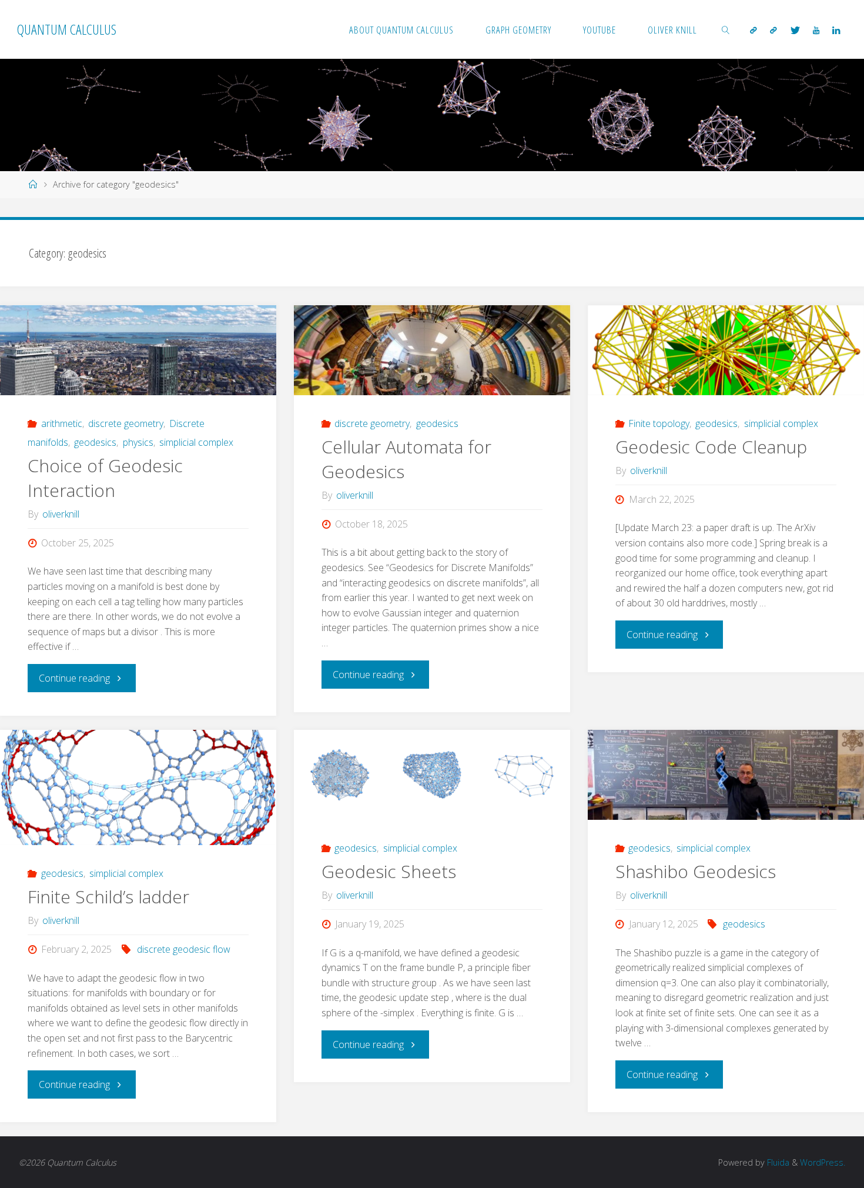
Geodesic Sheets (389, 871)
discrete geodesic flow (183, 949)
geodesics (95, 442)
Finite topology (658, 423)
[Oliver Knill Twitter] (794, 30)
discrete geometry (125, 423)
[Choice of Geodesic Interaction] (138, 350)
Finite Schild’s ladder (108, 897)
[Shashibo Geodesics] (726, 775)
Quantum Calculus (66, 29)
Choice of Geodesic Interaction (105, 477)
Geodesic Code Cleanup (711, 447)
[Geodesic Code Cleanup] (726, 350)
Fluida (777, 1162)
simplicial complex (196, 442)
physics (138, 442)
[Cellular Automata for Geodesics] (432, 350)
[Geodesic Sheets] (432, 775)
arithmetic (61, 423)
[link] (726, 29)
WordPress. (822, 1162)
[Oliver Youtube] (816, 30)
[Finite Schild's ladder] (138, 787)
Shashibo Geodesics (695, 871)
